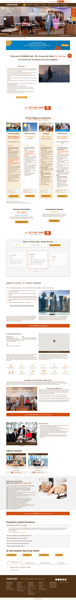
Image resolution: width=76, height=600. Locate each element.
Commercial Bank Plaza (32, 454)
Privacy (29, 589)
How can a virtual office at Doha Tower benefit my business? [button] (38, 541)
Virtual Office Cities (14, 562)
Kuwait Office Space (53, 587)
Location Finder (29, 4)
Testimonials (19, 584)
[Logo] (12, 4)
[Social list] (56, 579)
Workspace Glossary (31, 593)
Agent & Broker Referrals (43, 589)
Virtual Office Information (45, 562)
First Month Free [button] (13, 196)
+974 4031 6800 (53, 1)
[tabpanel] (38, 259)
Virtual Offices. (23, 532)
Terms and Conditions (32, 588)
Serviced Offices (36, 4)
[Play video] (54, 73)
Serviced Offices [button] (11, 555)
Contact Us (73, 15)
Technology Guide (31, 594)
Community (19, 586)
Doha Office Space (53, 586)
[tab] (38, 525)
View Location (16, 470)
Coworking (50, 4)
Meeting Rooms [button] (44, 555)
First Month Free (73, 19)
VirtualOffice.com (31, 584)
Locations (40, 587)
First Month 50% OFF (22, 222)
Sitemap (29, 591)
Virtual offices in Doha (14, 569)
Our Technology (64, 4)
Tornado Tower (9, 454)
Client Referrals (41, 588)
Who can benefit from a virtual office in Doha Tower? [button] (38, 543)
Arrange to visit (41, 584)
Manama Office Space (54, 583)
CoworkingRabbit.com (32, 586)
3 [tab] (37, 271)
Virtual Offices (43, 4)
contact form (44, 325)
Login (68, 1)
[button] (54, 341)
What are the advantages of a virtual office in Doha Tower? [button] (38, 535)
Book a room (41, 586)
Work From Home (9, 588)
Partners (18, 588)
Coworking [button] (59, 555)
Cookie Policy (30, 590)
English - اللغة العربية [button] (40, 1)
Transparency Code (20, 590)
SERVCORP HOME (26, 1)
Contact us (41, 583)
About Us (8, 1)
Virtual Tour (14, 1)
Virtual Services (61, 562)
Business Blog (20, 1)
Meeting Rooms (57, 4)
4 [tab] (38, 271)
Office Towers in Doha (29, 562)
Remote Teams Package (10, 589)
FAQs (29, 587)
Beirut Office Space (53, 584)
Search (33, 1)
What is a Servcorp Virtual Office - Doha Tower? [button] (38, 525)
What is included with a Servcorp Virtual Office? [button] (38, 538)
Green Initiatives (20, 589)
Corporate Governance (21, 587)
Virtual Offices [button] (27, 555)
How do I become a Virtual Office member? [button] (38, 546)
